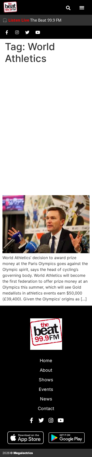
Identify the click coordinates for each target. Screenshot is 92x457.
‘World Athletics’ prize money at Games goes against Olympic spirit (43, 177)
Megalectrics (23, 453)
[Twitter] (27, 32)
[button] (68, 7)
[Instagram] (17, 32)
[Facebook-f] (6, 32)
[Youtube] (37, 32)
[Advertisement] (46, 114)
